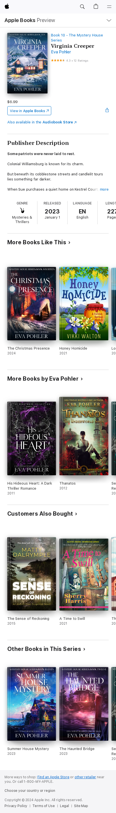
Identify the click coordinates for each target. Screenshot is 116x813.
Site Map (81, 806)
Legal (64, 806)
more (104, 189)
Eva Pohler (61, 52)
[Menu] (109, 7)
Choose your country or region (30, 791)
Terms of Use (43, 806)
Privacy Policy (16, 806)
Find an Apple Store (53, 777)
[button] (82, 7)
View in (27, 111)
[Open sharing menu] (107, 111)
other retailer (85, 777)
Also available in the (40, 122)
